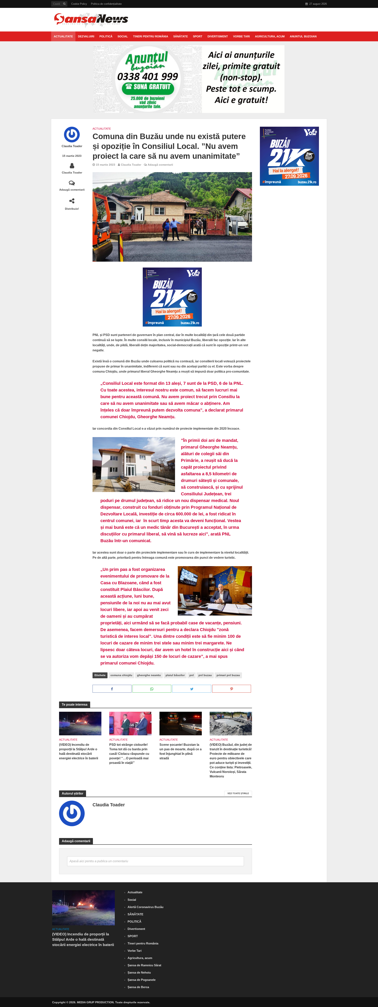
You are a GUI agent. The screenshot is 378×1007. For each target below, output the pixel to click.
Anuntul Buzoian (303, 36)
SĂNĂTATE (180, 36)
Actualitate (63, 36)
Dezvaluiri (86, 36)
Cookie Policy (79, 3)
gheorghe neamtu (149, 675)
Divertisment (218, 36)
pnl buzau (205, 675)
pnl (191, 675)
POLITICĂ (105, 36)
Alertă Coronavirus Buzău (145, 907)
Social (123, 36)
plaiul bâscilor (175, 675)
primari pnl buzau (228, 675)
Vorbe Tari (241, 36)
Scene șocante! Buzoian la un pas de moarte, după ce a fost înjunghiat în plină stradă (180, 751)
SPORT (197, 36)
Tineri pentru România (150, 36)
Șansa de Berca (138, 987)
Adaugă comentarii (72, 189)
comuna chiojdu (121, 675)
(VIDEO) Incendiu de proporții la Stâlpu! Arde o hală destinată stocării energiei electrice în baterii (78, 751)
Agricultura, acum (270, 36)
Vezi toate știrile (238, 793)
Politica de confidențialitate (106, 3)
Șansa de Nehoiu (139, 972)
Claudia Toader (72, 146)
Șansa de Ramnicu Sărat (144, 965)
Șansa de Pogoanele (142, 979)
